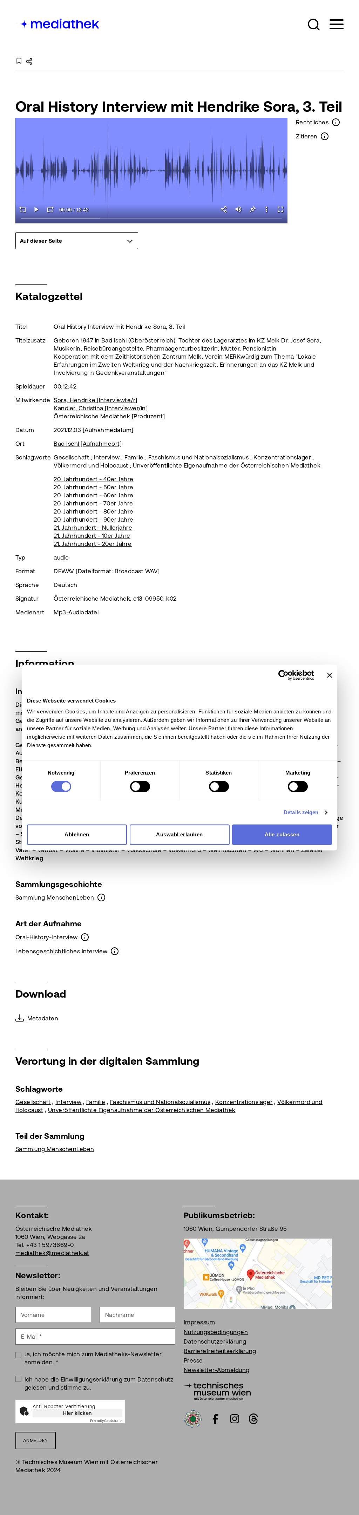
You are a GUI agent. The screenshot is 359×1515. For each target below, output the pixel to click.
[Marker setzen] (252, 209)
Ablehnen (77, 834)
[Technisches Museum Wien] (217, 1390)
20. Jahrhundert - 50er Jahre (93, 487)
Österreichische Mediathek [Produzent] (109, 416)
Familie (133, 457)
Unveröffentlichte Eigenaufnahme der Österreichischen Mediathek (226, 465)
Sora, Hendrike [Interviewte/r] (95, 400)
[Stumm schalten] (238, 209)
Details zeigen (301, 812)
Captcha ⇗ (106, 1421)
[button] (314, 25)
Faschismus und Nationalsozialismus (198, 457)
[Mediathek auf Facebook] (215, 1418)
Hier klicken (77, 1413)
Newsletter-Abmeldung (217, 1369)
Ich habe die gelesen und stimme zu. (99, 1383)
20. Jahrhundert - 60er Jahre (93, 495)
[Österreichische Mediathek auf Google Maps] (258, 1273)
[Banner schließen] (329, 675)
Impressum (199, 1322)
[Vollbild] (280, 209)
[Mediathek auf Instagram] (234, 1419)
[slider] (151, 219)
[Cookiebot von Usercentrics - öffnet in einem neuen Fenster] (283, 675)
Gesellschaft (71, 457)
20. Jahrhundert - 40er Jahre (93, 479)
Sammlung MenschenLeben (54, 1148)
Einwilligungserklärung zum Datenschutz (117, 1379)
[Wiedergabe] (36, 209)
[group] (76, 240)
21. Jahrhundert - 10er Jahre (92, 535)
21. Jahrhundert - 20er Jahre (92, 543)
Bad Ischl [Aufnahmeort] (88, 443)
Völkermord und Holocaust (91, 465)
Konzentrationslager (282, 457)
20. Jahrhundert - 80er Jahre (93, 511)
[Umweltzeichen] (193, 1418)
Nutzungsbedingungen (216, 1332)
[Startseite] (57, 23)
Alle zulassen (282, 834)
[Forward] (50, 209)
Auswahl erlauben (179, 834)
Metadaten (42, 1018)
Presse (193, 1360)
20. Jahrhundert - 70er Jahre (93, 503)
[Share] (224, 209)
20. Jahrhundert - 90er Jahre (93, 519)
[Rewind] (22, 209)
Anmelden (35, 1440)
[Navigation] (332, 24)
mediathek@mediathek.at (52, 1252)
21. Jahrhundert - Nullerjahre (93, 527)
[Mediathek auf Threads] (253, 1419)
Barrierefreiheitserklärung (220, 1350)
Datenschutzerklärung (215, 1341)
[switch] (140, 786)
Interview (107, 457)
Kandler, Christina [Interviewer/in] (101, 408)
